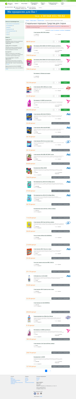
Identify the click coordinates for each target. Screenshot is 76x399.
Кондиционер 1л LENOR (39, 357)
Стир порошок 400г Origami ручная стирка (44, 289)
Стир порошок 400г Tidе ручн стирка (42, 249)
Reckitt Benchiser (9, 29)
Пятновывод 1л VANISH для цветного (43, 100)
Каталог (27, 20)
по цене (51, 30)
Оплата (7, 0)
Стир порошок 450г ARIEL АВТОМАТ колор (44, 154)
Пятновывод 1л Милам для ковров (42, 73)
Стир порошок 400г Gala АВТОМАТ (42, 127)
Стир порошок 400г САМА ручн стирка (43, 86)
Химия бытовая (41, 20)
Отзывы (19, 0)
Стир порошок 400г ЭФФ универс (42, 32)
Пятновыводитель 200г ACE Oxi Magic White (44, 195)
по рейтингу (62, 30)
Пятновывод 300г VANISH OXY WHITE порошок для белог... (47, 45)
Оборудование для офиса (34, 3)
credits (41, 396)
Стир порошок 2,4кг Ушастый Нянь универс (44, 343)
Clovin (7, 32)
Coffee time (62, 3)
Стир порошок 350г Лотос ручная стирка (43, 141)
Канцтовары (24, 3)
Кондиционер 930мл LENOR (40, 168)
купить (65, 41)
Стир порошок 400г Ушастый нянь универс (44, 222)
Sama (7, 34)
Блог (29, 0)
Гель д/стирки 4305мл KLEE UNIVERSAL (43, 235)
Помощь (26, 0)
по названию (56, 30)
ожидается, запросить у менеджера (60, 123)
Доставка (10, 0)
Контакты (15, 0)
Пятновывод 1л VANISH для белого (42, 329)
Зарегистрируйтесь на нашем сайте (54, 26)
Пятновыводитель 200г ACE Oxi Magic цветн (44, 181)
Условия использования (29, 382)
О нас (23, 0)
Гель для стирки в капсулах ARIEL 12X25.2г (44, 262)
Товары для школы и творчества (52, 3)
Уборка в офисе (43, 3)
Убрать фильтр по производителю (12, 23)
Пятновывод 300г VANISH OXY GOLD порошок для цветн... (47, 59)
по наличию (67, 30)
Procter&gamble (9, 25)
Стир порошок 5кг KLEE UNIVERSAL (42, 302)
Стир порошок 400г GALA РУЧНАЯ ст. (42, 114)
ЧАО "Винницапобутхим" (11, 31)
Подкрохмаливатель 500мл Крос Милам (43, 316)
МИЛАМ (7, 27)
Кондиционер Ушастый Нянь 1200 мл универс (45, 208)
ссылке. (8, 64)
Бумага (16, 3)
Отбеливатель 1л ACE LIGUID (40, 276)
